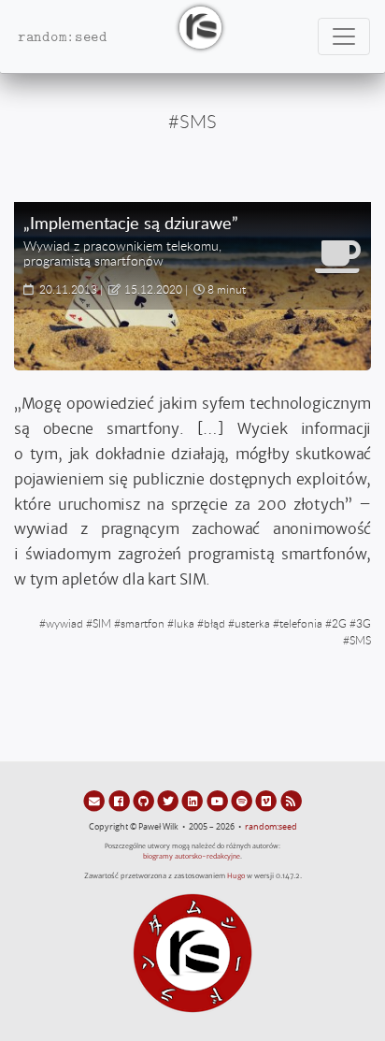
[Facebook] (119, 800)
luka (184, 622)
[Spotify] (243, 800)
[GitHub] (145, 800)
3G (363, 622)
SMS (360, 639)
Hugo (236, 876)
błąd (214, 622)
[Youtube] (219, 800)
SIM (102, 622)
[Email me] (95, 800)
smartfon (142, 622)
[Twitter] (169, 800)
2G (339, 622)
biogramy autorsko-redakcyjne (191, 856)
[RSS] (291, 800)
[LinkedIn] (193, 800)
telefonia (300, 622)
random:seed (271, 826)
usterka (252, 622)
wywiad (64, 622)
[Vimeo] (267, 800)
